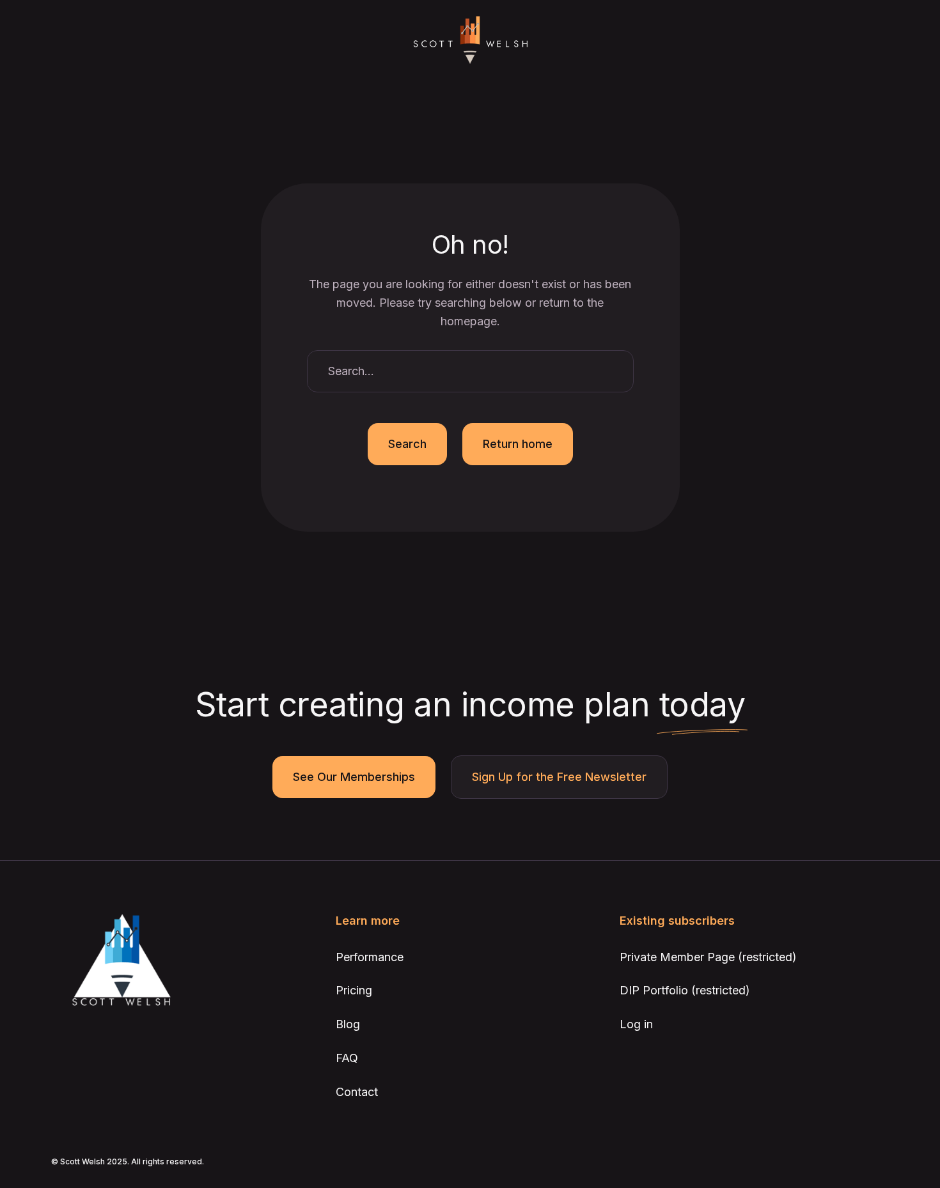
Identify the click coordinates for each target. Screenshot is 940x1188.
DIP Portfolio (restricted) (685, 990)
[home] (470, 40)
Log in (636, 1024)
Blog (348, 1024)
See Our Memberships (354, 776)
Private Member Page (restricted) (708, 957)
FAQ (347, 1058)
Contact (357, 1092)
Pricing (354, 990)
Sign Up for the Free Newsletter (559, 776)
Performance (369, 957)
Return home (517, 444)
